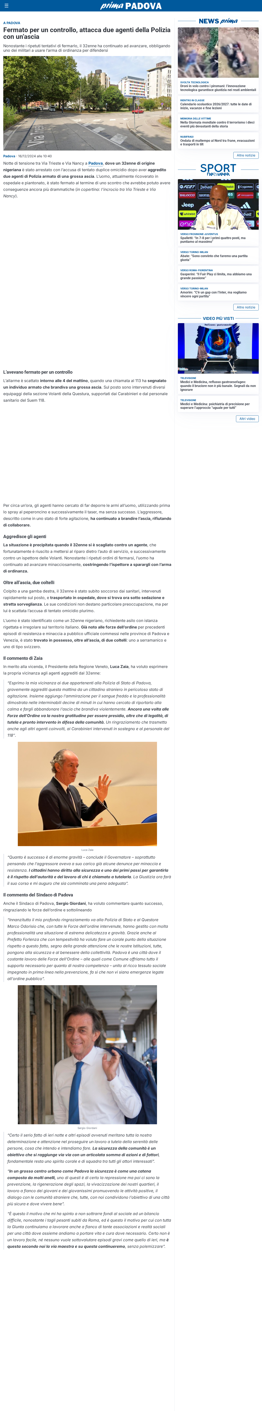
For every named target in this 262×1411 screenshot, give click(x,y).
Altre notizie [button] (246, 155)
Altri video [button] (247, 419)
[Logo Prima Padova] (131, 6)
